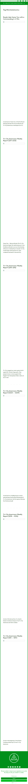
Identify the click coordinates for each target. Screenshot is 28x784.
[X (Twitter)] (20, 1)
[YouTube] (25, 1)
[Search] (3, 3)
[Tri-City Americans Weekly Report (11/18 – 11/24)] (14, 567)
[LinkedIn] (17, 767)
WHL (10, 14)
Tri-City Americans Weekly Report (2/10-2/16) (12, 267)
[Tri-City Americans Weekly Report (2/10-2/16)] (14, 319)
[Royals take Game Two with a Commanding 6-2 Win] (14, 70)
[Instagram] (23, 1)
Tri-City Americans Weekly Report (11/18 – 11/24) (12, 515)
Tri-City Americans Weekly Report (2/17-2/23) (12, 140)
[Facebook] (17, 1)
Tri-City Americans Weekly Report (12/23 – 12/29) (12, 392)
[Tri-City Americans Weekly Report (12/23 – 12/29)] (14, 444)
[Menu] (24, 3)
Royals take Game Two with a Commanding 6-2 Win (13, 18)
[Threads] (15, 767)
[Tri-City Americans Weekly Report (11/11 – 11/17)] (14, 689)
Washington (6, 14)
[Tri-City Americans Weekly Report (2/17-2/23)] (14, 192)
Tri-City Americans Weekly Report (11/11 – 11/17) (12, 637)
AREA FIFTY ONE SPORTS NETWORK (14, 3)
